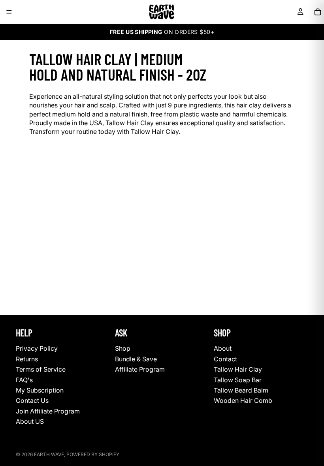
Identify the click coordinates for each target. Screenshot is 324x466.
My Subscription (40, 390)
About (223, 348)
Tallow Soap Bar (238, 379)
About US (30, 421)
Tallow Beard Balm (241, 390)
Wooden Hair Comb (243, 400)
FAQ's (24, 379)
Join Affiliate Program (48, 411)
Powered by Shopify (92, 454)
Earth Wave (49, 454)
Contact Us (32, 400)
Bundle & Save (136, 359)
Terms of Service (41, 369)
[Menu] (9, 12)
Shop (122, 348)
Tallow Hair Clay (238, 369)
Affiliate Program (140, 369)
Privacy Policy (37, 348)
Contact (225, 359)
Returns (27, 359)
